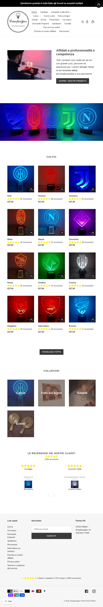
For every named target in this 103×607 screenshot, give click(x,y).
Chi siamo (11, 530)
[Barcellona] (28, 484)
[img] (51, 456)
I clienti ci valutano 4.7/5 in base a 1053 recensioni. (59, 578)
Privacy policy (13, 561)
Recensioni (12, 544)
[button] (49, 495)
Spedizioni (11, 541)
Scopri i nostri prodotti (73, 81)
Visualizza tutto (51, 352)
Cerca (10, 527)
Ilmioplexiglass (75, 601)
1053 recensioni (51, 459)
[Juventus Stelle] (75, 484)
